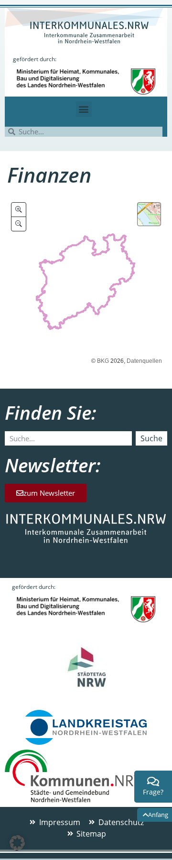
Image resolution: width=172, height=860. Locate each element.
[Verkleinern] (18, 224)
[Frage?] (153, 781)
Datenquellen (144, 361)
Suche (151, 438)
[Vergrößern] (18, 209)
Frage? (153, 791)
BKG (103, 361)
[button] (84, 109)
